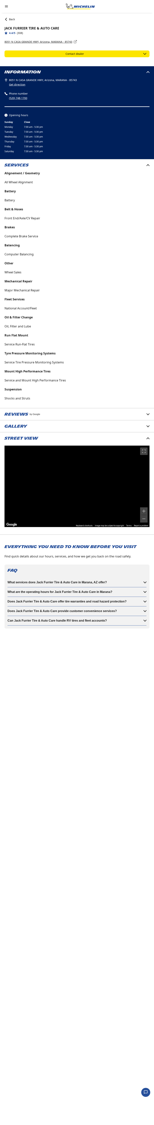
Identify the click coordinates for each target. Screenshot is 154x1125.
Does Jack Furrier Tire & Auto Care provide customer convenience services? (62, 611)
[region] (77, 486)
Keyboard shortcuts (84, 526)
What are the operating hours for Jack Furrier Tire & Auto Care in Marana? (60, 591)
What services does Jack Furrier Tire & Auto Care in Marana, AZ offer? (57, 582)
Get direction (17, 84)
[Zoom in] (144, 511)
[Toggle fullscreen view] (144, 451)
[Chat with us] (145, 1092)
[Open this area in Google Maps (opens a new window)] (11, 524)
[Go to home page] (80, 6)
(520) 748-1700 (18, 98)
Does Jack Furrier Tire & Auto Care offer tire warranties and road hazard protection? (67, 601)
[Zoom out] (144, 519)
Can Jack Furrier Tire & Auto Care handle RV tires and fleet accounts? (57, 620)
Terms (129, 526)
